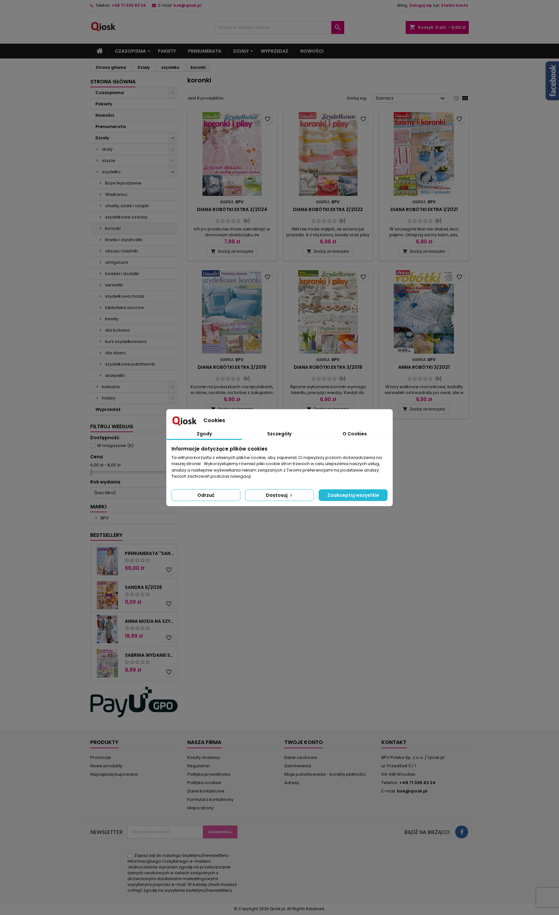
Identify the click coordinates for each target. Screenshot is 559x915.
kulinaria (111, 387)
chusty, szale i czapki (127, 206)
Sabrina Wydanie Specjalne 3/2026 (150, 655)
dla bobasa (117, 330)
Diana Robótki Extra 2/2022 (328, 209)
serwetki (114, 285)
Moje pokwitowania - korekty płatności (325, 774)
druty (107, 149)
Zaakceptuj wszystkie (353, 495)
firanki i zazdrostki (123, 240)
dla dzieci (115, 353)
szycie (108, 160)
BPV (104, 518)
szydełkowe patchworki (130, 364)
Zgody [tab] (204, 434)
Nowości (311, 51)
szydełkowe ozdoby (126, 217)
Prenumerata (204, 51)
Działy (241, 51)
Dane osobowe (300, 757)
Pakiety (167, 51)
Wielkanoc (116, 194)
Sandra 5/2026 (143, 587)
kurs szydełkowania (126, 341)
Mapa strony (200, 808)
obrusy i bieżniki (121, 251)
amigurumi (116, 262)
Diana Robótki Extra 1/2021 (424, 209)
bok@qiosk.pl (187, 5)
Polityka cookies (204, 783)
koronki (113, 228)
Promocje (100, 757)
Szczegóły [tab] (279, 434)
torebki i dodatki (122, 274)
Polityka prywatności (208, 774)
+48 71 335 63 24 (129, 5)
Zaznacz (411, 98)
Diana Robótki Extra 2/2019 (232, 367)
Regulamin (198, 766)
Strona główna (113, 81)
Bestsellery (106, 535)
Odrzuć (205, 495)
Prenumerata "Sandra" (150, 553)
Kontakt (393, 742)
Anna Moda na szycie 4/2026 (150, 621)
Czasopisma (130, 51)
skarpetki (115, 375)
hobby (108, 398)
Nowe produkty (106, 766)
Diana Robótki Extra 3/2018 (328, 367)
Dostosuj (277, 495)
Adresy (291, 783)
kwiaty (111, 319)
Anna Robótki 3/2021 (424, 367)
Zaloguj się (420, 5)
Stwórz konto (454, 5)
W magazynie (115, 445)
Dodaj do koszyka (232, 251)
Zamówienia (297, 766)
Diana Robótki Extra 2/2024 (232, 209)
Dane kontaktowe (206, 791)
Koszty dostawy (203, 757)
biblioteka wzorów (124, 307)
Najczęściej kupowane (114, 774)
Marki (98, 506)
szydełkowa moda (124, 296)
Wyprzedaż (274, 51)
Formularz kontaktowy (210, 799)
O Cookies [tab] (355, 434)
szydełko (111, 172)
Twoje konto (303, 742)
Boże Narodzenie (123, 183)
